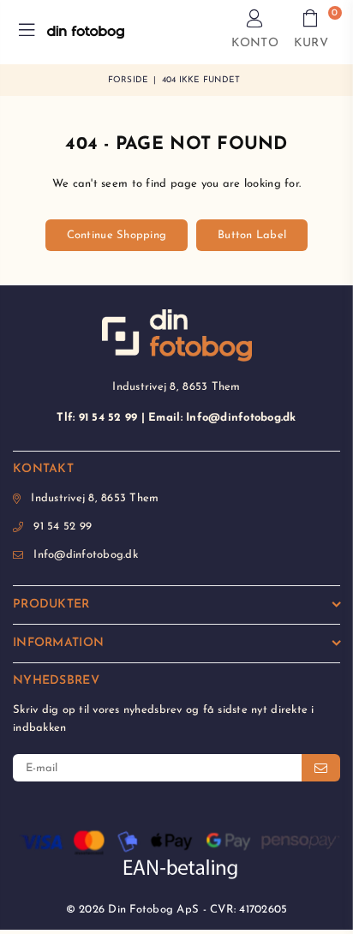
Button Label (252, 235)
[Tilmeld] (321, 767)
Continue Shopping (116, 235)
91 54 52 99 (62, 526)
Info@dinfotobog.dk (85, 554)
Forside (128, 80)
